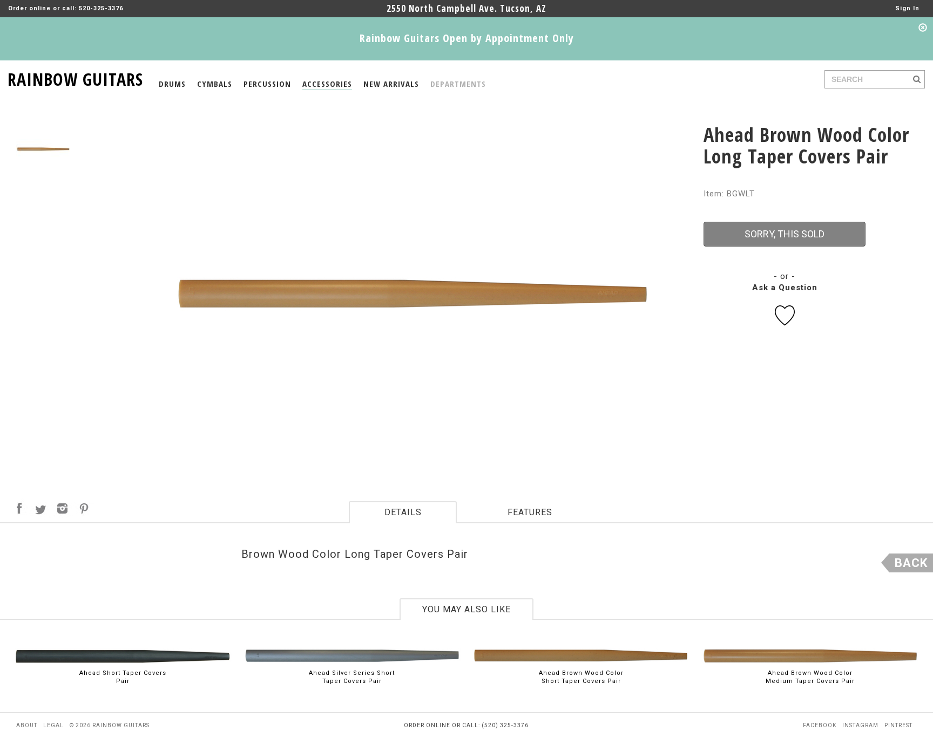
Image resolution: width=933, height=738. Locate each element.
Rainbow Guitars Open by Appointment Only (467, 38)
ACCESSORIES (327, 83)
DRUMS (172, 83)
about (26, 725)
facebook (819, 725)
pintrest (898, 725)
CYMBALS (214, 83)
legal (53, 725)
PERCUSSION (267, 83)
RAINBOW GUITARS (75, 77)
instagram (860, 725)
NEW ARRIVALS (391, 83)
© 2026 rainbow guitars (110, 725)
